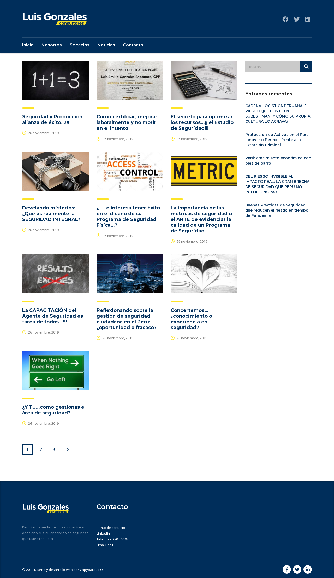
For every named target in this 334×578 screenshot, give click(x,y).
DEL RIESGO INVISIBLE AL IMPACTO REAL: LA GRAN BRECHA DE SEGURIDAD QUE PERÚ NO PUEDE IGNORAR (277, 184)
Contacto (133, 45)
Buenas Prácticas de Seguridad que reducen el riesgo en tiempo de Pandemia (276, 210)
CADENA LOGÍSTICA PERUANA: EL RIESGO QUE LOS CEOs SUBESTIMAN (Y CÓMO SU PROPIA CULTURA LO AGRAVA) (277, 113)
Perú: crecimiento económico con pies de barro (278, 161)
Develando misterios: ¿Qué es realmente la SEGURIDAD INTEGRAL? (51, 213)
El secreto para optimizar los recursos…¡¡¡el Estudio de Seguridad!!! (202, 122)
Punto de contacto (111, 527)
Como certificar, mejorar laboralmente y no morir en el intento (127, 122)
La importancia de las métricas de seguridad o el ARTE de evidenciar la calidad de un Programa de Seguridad (201, 219)
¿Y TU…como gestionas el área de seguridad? (54, 410)
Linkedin (103, 533)
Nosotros (51, 45)
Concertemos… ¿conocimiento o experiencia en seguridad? (191, 318)
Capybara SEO (91, 569)
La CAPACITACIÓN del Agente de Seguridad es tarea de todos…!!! (52, 316)
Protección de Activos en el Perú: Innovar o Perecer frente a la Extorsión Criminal (277, 139)
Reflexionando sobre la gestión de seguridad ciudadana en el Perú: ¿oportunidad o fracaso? (127, 318)
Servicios (80, 45)
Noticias (106, 45)
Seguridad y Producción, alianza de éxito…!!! (53, 119)
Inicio (28, 45)
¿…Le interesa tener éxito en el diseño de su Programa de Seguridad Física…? (128, 216)
